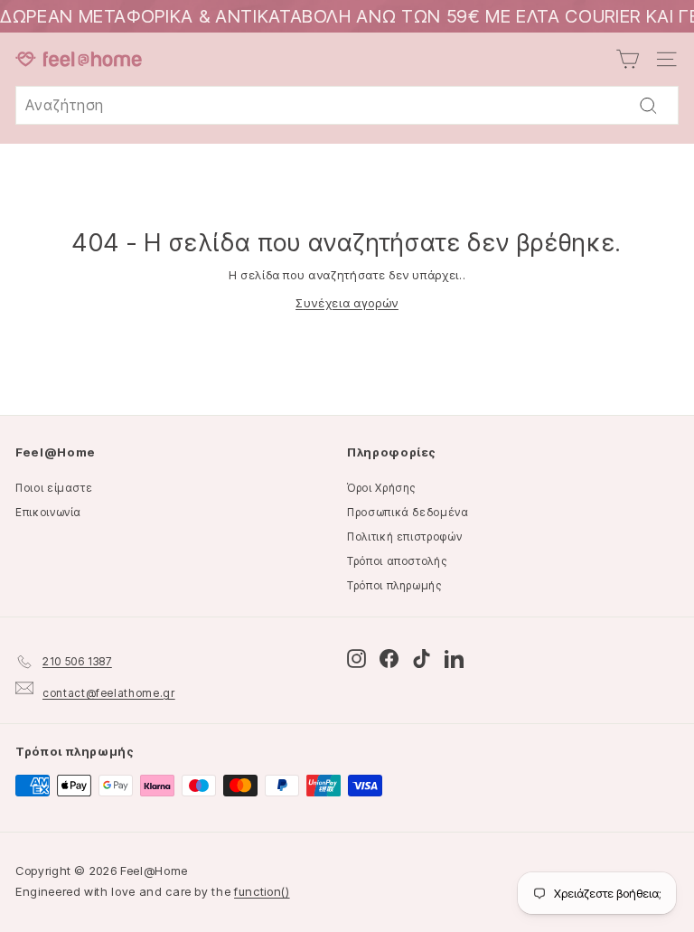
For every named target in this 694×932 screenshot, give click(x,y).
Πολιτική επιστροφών (404, 536)
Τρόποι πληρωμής (394, 585)
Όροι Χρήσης (381, 487)
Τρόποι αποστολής (396, 561)
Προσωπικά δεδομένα (408, 512)
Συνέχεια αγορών (347, 303)
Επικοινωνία (48, 512)
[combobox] (347, 106)
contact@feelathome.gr (108, 693)
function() (262, 891)
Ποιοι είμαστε (53, 487)
